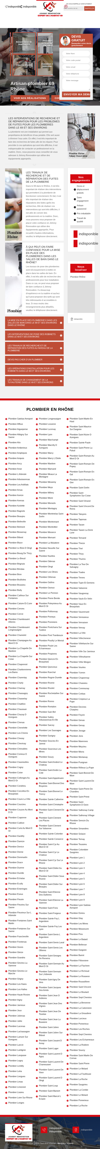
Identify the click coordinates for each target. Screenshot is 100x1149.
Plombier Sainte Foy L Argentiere (49, 919)
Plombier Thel (76, 548)
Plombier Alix (14, 442)
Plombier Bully (15, 590)
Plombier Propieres (48, 654)
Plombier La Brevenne (80, 1003)
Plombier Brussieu (16, 585)
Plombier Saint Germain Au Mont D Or (51, 965)
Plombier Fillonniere (79, 960)
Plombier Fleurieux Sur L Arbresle (19, 913)
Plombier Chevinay (17, 743)
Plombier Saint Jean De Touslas (50, 1012)
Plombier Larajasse (17, 1055)
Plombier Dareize (16, 841)
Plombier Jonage (77, 731)
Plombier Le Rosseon (80, 976)
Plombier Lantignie (17, 1050)
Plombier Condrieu (17, 786)
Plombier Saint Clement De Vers (51, 811)
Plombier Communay (79, 688)
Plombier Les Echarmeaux (82, 1040)
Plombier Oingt (46, 567)
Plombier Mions (77, 752)
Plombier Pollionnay (48, 611)
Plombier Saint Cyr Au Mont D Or (49, 845)
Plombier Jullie (15, 1021)
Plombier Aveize (15, 495)
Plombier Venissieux (79, 617)
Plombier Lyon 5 (77, 879)
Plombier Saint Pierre (79, 1063)
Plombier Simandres (79, 828)
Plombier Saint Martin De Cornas (81, 1056)
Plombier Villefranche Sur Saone (81, 644)
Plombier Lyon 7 (77, 889)
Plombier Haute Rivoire (19, 995)
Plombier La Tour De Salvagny (79, 565)
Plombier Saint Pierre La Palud (81, 449)
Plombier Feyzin (77, 715)
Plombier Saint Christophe (51, 804)
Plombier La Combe (79, 1090)
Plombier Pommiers (48, 622)
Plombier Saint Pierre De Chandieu (81, 790)
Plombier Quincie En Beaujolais (48, 660)
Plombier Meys (46, 487)
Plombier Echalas (16, 878)
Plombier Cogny (15, 767)
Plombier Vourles (78, 667)
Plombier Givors (15, 947)
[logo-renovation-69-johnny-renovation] (50, 9)
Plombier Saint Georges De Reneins (50, 957)
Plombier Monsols (47, 503)
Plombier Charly (15, 683)
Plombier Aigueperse (18, 429)
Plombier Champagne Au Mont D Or (20, 641)
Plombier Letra (15, 1071)
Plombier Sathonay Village (82, 815)
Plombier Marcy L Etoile (50, 458)
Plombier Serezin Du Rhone (79, 821)
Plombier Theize (77, 543)
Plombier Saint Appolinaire (51, 778)
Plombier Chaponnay (79, 678)
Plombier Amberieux (17, 448)
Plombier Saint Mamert (49, 1091)
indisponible (13, 6)
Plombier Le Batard (79, 939)
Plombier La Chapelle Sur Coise (20, 657)
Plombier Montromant (49, 522)
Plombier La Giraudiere (80, 1013)
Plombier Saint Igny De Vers (49, 980)
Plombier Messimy (47, 482)
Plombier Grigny (15, 979)
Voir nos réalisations (30, 98)
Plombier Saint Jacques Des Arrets (50, 988)
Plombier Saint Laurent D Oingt (50, 1079)
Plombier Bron (15, 574)
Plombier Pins (76, 934)
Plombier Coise (15, 772)
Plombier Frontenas (17, 942)
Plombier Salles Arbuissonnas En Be (48, 718)
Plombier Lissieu (16, 1092)
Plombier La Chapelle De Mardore (20, 649)
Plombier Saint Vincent (80, 987)
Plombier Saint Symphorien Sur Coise (80, 494)
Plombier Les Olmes (48, 572)
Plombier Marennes (79, 741)
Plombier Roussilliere (80, 982)
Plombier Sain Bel (47, 712)
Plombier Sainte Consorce (51, 839)
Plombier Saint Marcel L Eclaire (50, 1097)
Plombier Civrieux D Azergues (17, 755)
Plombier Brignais (16, 564)
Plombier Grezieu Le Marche (17, 972)
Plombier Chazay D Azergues (17, 715)
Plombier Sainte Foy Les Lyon (50, 927)
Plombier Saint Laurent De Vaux (51, 1071)
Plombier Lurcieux (78, 1018)
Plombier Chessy (16, 738)
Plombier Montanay (79, 757)
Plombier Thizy (77, 554)
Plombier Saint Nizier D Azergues (80, 436)
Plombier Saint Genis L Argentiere (49, 935)
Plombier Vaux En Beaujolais (78, 605)
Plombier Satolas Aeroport (20, 419)
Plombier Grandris (16, 957)
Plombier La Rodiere (79, 1045)
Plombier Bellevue (78, 945)
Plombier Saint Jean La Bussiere (50, 1020)
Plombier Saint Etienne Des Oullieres (49, 893)
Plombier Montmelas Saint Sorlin (51, 515)
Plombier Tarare (77, 525)
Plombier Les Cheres (18, 733)
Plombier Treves (77, 578)
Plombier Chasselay (17, 699)
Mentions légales (65, 1143)
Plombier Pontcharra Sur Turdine (50, 628)
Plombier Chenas (16, 722)
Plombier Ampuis (16, 458)
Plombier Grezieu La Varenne (17, 964)
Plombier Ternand (78, 538)
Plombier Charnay (16, 688)
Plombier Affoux (15, 424)
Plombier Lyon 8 (77, 894)
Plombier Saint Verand (80, 501)
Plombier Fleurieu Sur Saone (18, 906)
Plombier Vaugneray (79, 593)
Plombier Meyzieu (78, 746)
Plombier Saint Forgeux (50, 913)
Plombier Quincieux (48, 667)
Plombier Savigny (47, 736)
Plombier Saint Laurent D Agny (50, 1055)
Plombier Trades (77, 572)
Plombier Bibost (15, 537)
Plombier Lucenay (47, 429)
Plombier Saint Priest (79, 797)
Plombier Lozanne (47, 424)
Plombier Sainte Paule (80, 443)
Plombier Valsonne (78, 588)
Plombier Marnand (47, 469)
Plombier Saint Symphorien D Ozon (79, 803)
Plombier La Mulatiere (49, 543)
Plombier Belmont (16, 527)
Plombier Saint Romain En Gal (82, 473)
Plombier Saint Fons (48, 908)
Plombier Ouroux (47, 588)
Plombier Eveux (15, 894)
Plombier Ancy (15, 463)
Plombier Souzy (46, 757)
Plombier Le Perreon (48, 593)
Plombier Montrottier (48, 527)
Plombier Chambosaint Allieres (19, 620)
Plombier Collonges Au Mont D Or (19, 779)
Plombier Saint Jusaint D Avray (50, 1041)
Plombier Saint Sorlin (79, 488)
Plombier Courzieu (17, 804)
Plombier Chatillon (17, 704)
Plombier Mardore (47, 463)
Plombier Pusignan (78, 762)
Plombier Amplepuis (17, 453)
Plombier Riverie (46, 683)
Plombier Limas (15, 1082)
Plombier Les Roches (80, 1029)
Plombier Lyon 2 (77, 863)
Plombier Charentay (17, 677)
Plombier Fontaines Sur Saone (19, 930)
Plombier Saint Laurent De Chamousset (51, 1063)
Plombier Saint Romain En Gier (82, 481)
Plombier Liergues (16, 1076)
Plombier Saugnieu (79, 1084)
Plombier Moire (46, 498)
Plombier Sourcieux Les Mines (50, 750)
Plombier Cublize (16, 823)
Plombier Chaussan (17, 709)
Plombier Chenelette (17, 728)
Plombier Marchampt (48, 440)
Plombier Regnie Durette (50, 677)
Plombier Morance (47, 532)
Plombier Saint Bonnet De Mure (82, 774)
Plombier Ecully (15, 884)
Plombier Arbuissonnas (19, 479)
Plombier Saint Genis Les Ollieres (51, 949)
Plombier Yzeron (77, 673)
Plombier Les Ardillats (18, 485)
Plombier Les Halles (17, 989)
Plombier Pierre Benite (49, 598)
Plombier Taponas (78, 519)
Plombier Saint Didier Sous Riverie (51, 877)
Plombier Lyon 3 (77, 868)
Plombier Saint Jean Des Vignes (50, 1004)
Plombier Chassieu (78, 683)
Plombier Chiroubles (17, 749)
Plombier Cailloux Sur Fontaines (18, 596)
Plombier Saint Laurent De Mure (82, 782)
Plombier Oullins (46, 582)
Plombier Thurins (78, 559)
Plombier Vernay (77, 628)
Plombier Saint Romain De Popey (82, 465)
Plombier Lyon (45, 434)
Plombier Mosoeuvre (79, 929)
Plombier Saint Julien (49, 1027)
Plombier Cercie (15, 614)
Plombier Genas (77, 720)
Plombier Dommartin (17, 857)
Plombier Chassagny (18, 693)
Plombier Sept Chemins (81, 997)
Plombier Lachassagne (19, 1031)
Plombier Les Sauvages (50, 730)
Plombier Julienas (16, 1016)
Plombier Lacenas (16, 1026)
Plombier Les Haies (17, 984)
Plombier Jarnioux (16, 1005)
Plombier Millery (46, 493)
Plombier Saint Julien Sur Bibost (51, 1033)
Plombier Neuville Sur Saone (49, 549)
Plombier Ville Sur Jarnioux (82, 651)
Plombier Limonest (17, 1087)
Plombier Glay (76, 918)
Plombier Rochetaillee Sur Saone (51, 694)
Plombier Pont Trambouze (51, 635)
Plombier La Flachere (80, 966)
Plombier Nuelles (47, 556)
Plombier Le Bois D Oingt (20, 548)
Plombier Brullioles (17, 580)
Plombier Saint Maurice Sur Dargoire (80, 427)
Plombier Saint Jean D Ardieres (49, 996)
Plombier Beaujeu (16, 516)
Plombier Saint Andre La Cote (50, 771)
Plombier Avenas (16, 500)
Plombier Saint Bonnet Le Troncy (51, 792)
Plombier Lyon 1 (77, 858)
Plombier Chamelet (17, 635)
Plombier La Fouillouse (80, 1074)
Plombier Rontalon (47, 707)
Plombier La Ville (78, 633)
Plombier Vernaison (79, 622)
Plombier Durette (16, 873)
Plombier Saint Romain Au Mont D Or (82, 457)
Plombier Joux (15, 1010)
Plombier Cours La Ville (19, 799)
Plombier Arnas (15, 490)
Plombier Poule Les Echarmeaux (48, 647)
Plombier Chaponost (17, 664)
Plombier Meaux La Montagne (48, 475)
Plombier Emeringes (17, 889)
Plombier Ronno (46, 701)
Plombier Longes (16, 1103)
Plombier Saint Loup (48, 1086)
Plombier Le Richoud (79, 971)
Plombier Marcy (46, 453)
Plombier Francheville (18, 936)
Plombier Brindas (16, 569)
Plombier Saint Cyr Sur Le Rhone (51, 861)
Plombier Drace (15, 862)
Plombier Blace (15, 543)
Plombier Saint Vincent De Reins (82, 507)
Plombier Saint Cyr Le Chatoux (49, 853)
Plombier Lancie (15, 1045)
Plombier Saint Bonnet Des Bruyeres (51, 784)
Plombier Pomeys (47, 617)
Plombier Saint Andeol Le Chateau (51, 763)
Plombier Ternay (77, 839)
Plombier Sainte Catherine (51, 799)
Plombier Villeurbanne (80, 657)
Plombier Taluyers (78, 514)
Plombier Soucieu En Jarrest (49, 742)
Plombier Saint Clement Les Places (50, 819)
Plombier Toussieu (78, 844)
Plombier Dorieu (77, 913)
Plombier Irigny (15, 1000)
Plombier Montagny (48, 508)
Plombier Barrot (77, 955)
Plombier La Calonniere (81, 1008)
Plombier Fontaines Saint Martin (20, 922)
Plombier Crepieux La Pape (80, 700)
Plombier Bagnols (16, 511)
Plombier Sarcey (46, 725)
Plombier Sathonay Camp (81, 810)
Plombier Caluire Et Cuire (20, 603)
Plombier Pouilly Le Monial (51, 640)
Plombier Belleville (17, 522)
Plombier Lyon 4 (77, 873)
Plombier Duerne (16, 868)
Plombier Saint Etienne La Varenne (51, 901)
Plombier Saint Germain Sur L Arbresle (50, 972)
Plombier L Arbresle (17, 474)
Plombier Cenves (16, 609)
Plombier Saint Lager (48, 1048)
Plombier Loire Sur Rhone (20, 1098)
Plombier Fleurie (16, 899)
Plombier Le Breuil (17, 558)
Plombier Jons (76, 736)
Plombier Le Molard (79, 1069)
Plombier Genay (77, 725)
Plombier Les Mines (79, 923)
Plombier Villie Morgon (80, 662)
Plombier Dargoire (78, 950)
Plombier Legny (15, 1061)
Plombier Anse (15, 469)
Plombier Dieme (15, 852)
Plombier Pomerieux (79, 1024)
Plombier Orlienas (47, 577)
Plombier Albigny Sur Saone (18, 435)
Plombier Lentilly (16, 1066)
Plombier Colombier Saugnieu (79, 851)
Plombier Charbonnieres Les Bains (19, 670)
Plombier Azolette (16, 506)
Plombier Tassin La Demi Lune (81, 531)
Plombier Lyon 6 (77, 884)
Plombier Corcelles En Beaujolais (18, 792)
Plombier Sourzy (77, 1050)
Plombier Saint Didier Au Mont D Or (50, 869)
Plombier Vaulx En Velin (81, 599)
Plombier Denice (16, 847)
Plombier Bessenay (17, 532)
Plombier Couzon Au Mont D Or (20, 811)
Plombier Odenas (47, 561)
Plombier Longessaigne (50, 419)
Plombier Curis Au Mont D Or (20, 829)
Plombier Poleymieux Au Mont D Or (50, 604)
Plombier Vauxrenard (79, 612)
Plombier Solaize (78, 834)
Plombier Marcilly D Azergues (48, 446)
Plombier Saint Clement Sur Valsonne (50, 827)
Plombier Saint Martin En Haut (81, 420)
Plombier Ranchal (47, 672)
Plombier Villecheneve (80, 638)
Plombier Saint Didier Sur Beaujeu (51, 885)
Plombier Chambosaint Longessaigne (19, 628)
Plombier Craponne (17, 817)
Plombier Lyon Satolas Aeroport (80, 906)
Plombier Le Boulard (79, 992)
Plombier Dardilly (16, 836)
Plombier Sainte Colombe (51, 834)
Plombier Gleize (15, 952)
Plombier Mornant (47, 537)
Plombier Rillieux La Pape (82, 768)
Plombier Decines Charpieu (78, 708)
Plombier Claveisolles (18, 762)
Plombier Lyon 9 (77, 900)
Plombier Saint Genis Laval (51, 942)
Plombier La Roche (79, 1079)
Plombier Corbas (77, 694)
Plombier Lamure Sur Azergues (18, 1038)
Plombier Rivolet (46, 688)
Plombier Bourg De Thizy (20, 553)
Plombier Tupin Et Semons (82, 583)
